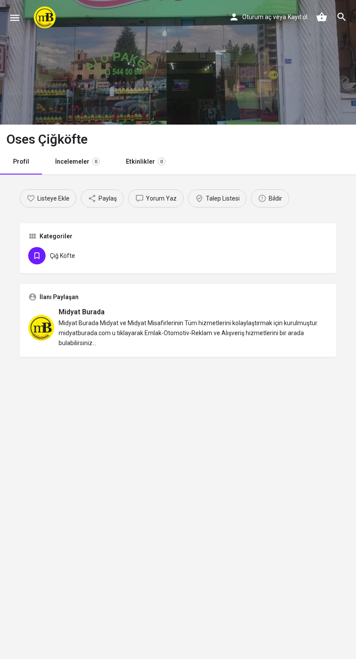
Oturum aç (256, 16)
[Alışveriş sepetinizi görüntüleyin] (321, 17)
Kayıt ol (297, 16)
